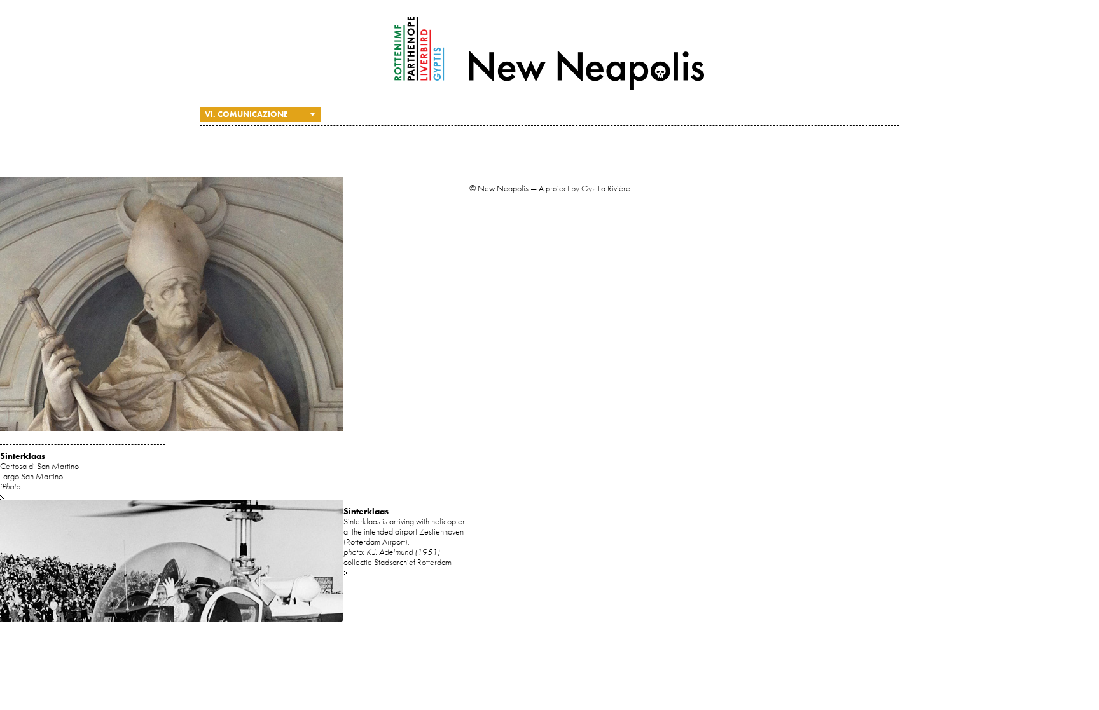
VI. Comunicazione (246, 114)
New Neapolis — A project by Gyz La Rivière (549, 53)
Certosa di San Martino (39, 466)
